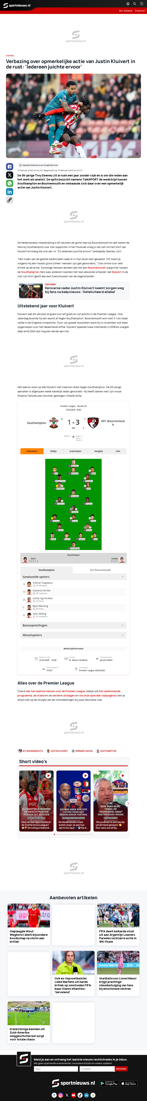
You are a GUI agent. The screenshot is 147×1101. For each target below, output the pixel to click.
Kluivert (116, 272)
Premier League (84, 751)
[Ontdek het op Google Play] (109, 1083)
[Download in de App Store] (128, 1083)
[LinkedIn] (9, 191)
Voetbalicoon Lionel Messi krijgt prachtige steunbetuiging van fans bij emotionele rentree (117, 983)
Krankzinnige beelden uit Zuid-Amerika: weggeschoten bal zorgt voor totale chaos (27, 1034)
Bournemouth (97, 267)
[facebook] (9, 166)
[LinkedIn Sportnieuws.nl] (86, 1095)
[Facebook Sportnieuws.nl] (54, 1095)
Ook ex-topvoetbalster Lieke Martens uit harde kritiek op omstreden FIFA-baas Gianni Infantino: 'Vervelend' (73, 985)
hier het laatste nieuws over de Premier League (55, 691)
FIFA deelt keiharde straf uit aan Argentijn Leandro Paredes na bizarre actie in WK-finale (118, 936)
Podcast (140, 10)
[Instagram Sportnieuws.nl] (60, 1095)
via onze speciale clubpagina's (98, 695)
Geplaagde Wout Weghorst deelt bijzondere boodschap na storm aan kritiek (29, 936)
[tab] (54, 834)
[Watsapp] (9, 183)
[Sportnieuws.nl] (16, 5)
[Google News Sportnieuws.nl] (92, 1095)
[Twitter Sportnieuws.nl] (67, 1095)
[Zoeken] (134, 3)
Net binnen (125, 10)
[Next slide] (128, 804)
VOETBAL (10, 55)
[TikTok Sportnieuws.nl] (80, 1095)
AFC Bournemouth (33, 751)
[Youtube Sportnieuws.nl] (73, 1095)
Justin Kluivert (59, 751)
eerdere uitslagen (63, 695)
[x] (9, 175)
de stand (39, 695)
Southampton (30, 272)
